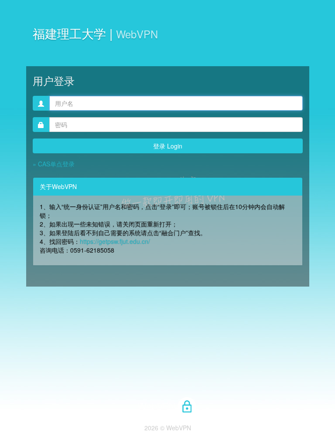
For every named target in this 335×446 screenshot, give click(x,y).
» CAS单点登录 (54, 163)
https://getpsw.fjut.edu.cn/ (115, 241)
